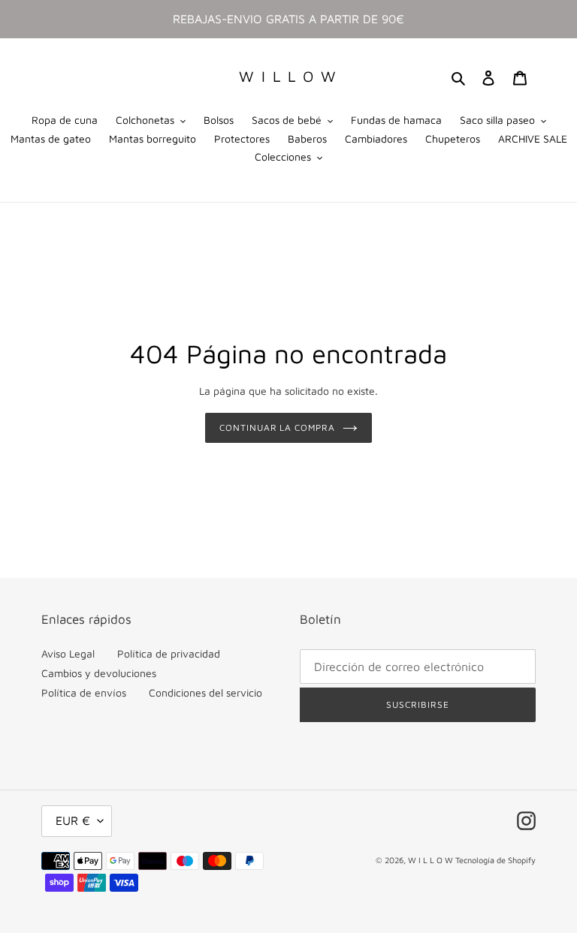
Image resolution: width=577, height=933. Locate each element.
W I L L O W (288, 76)
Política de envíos (83, 692)
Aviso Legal (68, 653)
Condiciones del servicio (205, 692)
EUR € (73, 820)
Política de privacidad (168, 653)
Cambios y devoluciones (98, 673)
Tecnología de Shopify (495, 860)
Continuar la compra (277, 427)
